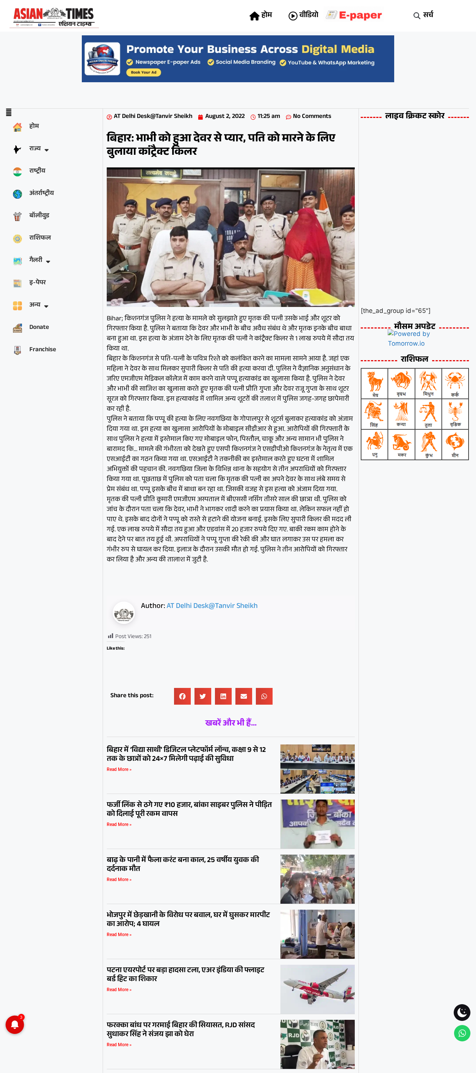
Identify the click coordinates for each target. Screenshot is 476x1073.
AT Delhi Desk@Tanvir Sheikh (212, 606)
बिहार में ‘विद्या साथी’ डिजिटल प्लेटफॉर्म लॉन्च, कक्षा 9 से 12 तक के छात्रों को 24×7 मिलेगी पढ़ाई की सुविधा (186, 755)
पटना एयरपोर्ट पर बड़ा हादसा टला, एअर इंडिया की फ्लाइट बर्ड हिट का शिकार (185, 975)
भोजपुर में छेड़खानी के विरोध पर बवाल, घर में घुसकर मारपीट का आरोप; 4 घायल (188, 920)
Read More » (119, 769)
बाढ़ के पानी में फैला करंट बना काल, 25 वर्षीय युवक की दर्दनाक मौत (183, 865)
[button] (417, 16)
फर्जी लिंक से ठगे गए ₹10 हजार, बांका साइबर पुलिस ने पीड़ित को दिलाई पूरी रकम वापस (189, 810)
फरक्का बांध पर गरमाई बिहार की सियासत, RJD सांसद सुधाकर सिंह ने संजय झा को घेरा (181, 1030)
